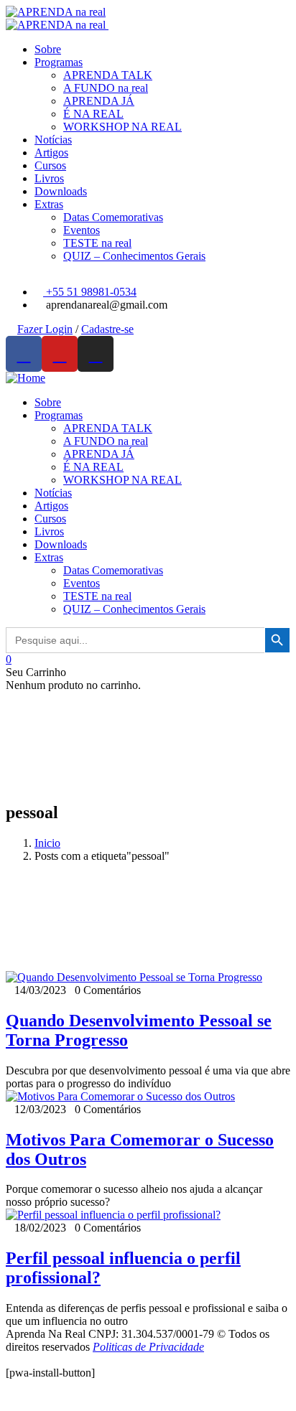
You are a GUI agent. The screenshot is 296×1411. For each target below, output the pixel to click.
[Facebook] (24, 354)
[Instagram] (96, 354)
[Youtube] (60, 354)
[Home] (25, 378)
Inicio (47, 843)
